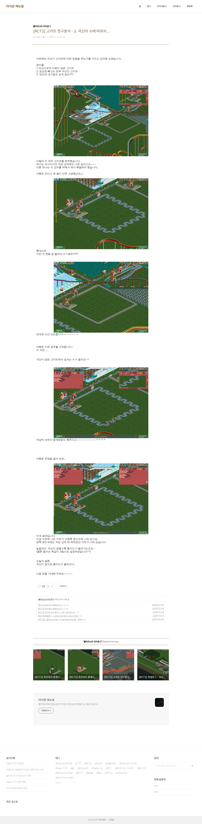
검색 (193, 766)
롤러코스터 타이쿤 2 (46, 599)
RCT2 (89, 763)
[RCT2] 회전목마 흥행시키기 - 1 (51, 608)
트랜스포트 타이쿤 (129, 763)
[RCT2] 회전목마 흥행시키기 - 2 (51, 605)
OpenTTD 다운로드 (15, 763)
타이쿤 (99, 763)
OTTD (109, 773)
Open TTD (62, 768)
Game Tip (98, 768)
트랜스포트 (111, 763)
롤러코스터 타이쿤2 (125, 768)
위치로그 (177, 6)
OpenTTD (122, 773)
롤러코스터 (83, 768)
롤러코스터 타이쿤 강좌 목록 (18, 776)
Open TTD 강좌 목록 (16, 782)
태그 (149, 6)
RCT (109, 768)
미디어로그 (162, 6)
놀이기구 (142, 768)
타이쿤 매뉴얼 (15, 6)
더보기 (58, 783)
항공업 (90, 773)
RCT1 (80, 773)
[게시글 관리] (52, 586)
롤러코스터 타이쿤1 (65, 777)
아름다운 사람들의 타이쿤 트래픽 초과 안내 (25, 769)
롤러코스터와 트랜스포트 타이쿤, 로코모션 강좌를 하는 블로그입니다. (68, 704)
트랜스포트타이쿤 (64, 763)
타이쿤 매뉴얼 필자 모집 (16, 788)
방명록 (190, 6)
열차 (100, 773)
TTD (79, 763)
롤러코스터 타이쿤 (65, 773)
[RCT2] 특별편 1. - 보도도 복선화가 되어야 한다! (58, 616)
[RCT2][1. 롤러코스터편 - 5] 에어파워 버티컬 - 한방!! (60, 619)
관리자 (111, 820)
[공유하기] (48, 586)
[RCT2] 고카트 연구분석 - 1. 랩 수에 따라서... (57, 612)
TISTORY (102, 820)
